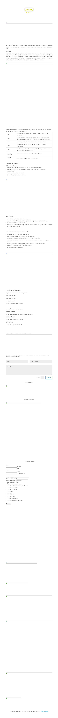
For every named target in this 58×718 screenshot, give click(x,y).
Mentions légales (44, 711)
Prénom (19, 466)
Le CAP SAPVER (11, 496)
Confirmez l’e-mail (21, 473)
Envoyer (8, 503)
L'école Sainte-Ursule (13, 498)
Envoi (49, 378)
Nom (7, 465)
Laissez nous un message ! (12, 477)
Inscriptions (29, 9)
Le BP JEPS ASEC (12, 493)
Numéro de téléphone (11, 478)
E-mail (7, 470)
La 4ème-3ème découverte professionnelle (18, 485)
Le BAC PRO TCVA (12, 489)
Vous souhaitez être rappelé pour (14, 480)
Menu (28, 13)
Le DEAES (10, 491)
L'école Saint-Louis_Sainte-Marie (15, 500)
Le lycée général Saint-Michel (15, 484)
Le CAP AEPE (11, 495)
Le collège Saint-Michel (13, 482)
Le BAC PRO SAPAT (12, 487)
